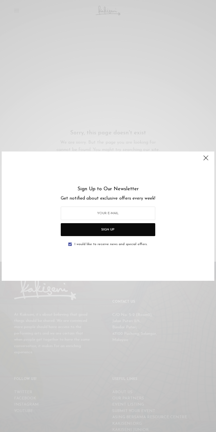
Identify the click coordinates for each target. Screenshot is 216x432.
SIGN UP (107, 229)
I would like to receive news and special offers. (111, 244)
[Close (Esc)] (206, 160)
